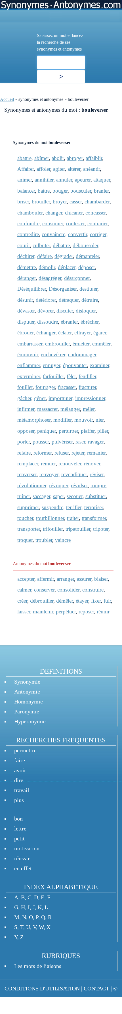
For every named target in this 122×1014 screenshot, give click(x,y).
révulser (79, 485)
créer (22, 601)
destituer (88, 289)
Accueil (7, 99)
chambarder (97, 202)
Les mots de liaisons (37, 966)
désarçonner (77, 278)
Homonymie (28, 701)
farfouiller (53, 376)
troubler (43, 540)
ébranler (69, 322)
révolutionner (31, 485)
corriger (98, 234)
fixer (96, 601)
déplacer (66, 267)
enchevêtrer (53, 354)
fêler (71, 376)
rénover (92, 464)
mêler (88, 409)
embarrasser (29, 344)
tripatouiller (78, 529)
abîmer (41, 158)
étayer (82, 601)
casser (76, 202)
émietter (81, 344)
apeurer (83, 180)
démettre (26, 267)
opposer (25, 431)
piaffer (87, 431)
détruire (89, 300)
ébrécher (89, 322)
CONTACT (96, 988)
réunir (103, 612)
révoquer (58, 485)
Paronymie (26, 711)
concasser (95, 213)
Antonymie (27, 691)
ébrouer (25, 333)
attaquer (101, 180)
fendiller (87, 376)
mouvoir (83, 420)
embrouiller (57, 344)
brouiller (41, 202)
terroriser (93, 507)
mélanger (70, 409)
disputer (25, 322)
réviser (97, 474)
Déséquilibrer (31, 289)
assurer (84, 579)
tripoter (100, 529)
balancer (26, 191)
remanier (96, 453)
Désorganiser (63, 289)
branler (101, 191)
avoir (20, 770)
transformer (94, 518)
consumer (52, 223)
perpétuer (66, 612)
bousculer (80, 191)
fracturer (87, 387)
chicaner (74, 213)
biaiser (101, 579)
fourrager (45, 387)
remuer (48, 464)
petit (19, 838)
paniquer (46, 431)
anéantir (91, 169)
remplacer (27, 464)
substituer (95, 496)
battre (44, 191)
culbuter (41, 245)
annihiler (44, 180)
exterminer (28, 376)
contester (75, 223)
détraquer (69, 300)
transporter (28, 529)
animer (24, 180)
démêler (64, 601)
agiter (59, 169)
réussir (22, 858)
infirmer (25, 409)
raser (80, 442)
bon (18, 818)
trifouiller (53, 529)
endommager (82, 354)
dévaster (26, 311)
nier (100, 420)
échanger (45, 333)
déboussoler (85, 245)
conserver (44, 590)
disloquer (86, 311)
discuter (64, 311)
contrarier (97, 223)
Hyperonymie (30, 721)
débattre (61, 245)
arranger (65, 579)
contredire (28, 234)
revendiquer (74, 474)
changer (53, 213)
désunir (25, 300)
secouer (75, 496)
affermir (45, 579)
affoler (43, 169)
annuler (64, 180)
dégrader (63, 256)
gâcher (24, 398)
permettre (25, 750)
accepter (25, 579)
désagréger (50, 278)
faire (19, 760)
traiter (73, 518)
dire (18, 780)
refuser (61, 453)
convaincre (53, 234)
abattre (24, 158)
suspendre (52, 507)
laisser (23, 612)
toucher (25, 518)
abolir (58, 158)
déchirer (25, 256)
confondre (28, 223)
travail (21, 790)
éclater (64, 333)
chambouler (30, 213)
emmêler (101, 344)
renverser (27, 474)
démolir (47, 267)
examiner (99, 365)
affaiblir (94, 158)
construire (93, 590)
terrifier (73, 507)
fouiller (25, 387)
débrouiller (41, 601)
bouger (60, 191)
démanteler (87, 256)
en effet (23, 868)
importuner (60, 398)
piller (102, 431)
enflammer (28, 365)
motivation (26, 848)
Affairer (25, 169)
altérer (74, 169)
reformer (42, 453)
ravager (96, 442)
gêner (40, 398)
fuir (107, 601)
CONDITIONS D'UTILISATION (42, 988)
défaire (44, 256)
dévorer (45, 311)
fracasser (67, 387)
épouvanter (75, 365)
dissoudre (47, 322)
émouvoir (27, 354)
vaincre (63, 540)
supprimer (28, 507)
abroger (75, 158)
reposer (86, 612)
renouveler (69, 464)
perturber (68, 431)
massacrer (47, 409)
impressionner (90, 398)
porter (23, 442)
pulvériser (62, 442)
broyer (60, 202)
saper (58, 496)
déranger (26, 278)
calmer (24, 590)
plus (19, 800)
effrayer (82, 333)
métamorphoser (34, 420)
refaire (24, 453)
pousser (41, 442)
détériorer (46, 300)
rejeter (77, 453)
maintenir (43, 612)
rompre (98, 485)
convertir (77, 234)
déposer (86, 267)
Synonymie (27, 681)
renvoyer (48, 474)
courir (23, 245)
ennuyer (51, 365)
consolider (68, 590)
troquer (25, 540)
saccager (41, 496)
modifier (62, 420)
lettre (20, 828)
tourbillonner (50, 518)
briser (23, 202)
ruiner (23, 496)
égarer (99, 333)
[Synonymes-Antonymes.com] (61, 11)
